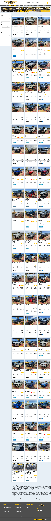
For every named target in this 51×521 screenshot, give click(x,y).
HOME (6, 5)
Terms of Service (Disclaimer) (26, 516)
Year (2, 15)
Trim (1, 30)
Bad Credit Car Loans (29, 507)
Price (2, 24)
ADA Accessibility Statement (12, 516)
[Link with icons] (45, 3)
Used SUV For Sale (6, 511)
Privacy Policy (19, 516)
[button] (47, 2)
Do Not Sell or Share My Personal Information (36, 516)
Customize (46, 519)
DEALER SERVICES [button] (31, 5)
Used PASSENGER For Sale (7, 507)
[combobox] (1, 20)
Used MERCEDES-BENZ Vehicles (19, 508)
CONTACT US (44, 5)
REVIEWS (38, 5)
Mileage (2, 32)
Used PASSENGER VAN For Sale (8, 508)
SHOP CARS (12, 5)
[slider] (9, 18)
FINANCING (19, 5)
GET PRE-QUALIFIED (25, 5)
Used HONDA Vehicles (18, 507)
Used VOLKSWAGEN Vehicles (19, 511)
